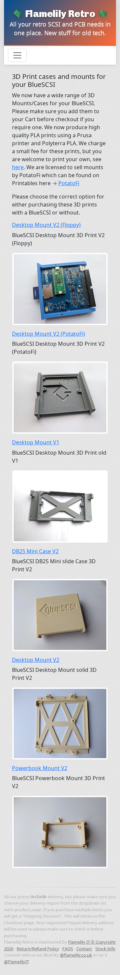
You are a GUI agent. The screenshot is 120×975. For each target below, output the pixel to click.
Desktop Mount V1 (35, 442)
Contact (84, 949)
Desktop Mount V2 (35, 660)
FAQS (67, 949)
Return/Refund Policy (38, 949)
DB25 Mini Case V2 (35, 551)
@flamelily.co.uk (76, 955)
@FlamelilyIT (16, 962)
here (18, 167)
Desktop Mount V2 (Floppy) (46, 225)
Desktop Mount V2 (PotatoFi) (48, 333)
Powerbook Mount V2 (39, 768)
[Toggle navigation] (17, 55)
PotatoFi (68, 183)
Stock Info (105, 949)
